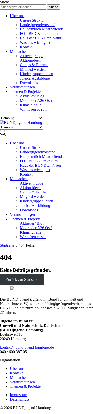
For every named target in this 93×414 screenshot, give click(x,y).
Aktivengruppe (31, 56)
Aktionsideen (30, 60)
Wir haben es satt (33, 109)
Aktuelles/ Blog (32, 96)
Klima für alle (30, 105)
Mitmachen (19, 51)
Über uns (17, 16)
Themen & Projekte (25, 91)
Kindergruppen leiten (36, 74)
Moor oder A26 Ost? (36, 100)
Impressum (18, 395)
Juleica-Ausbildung (35, 78)
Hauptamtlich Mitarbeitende (41, 29)
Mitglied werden (33, 69)
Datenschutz (19, 399)
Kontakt (26, 47)
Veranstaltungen (22, 87)
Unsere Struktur (32, 20)
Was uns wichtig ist (35, 42)
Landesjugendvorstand (37, 25)
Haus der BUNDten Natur (40, 38)
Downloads (29, 83)
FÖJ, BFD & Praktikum (39, 33)
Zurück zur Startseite (22, 279)
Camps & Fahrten (34, 65)
